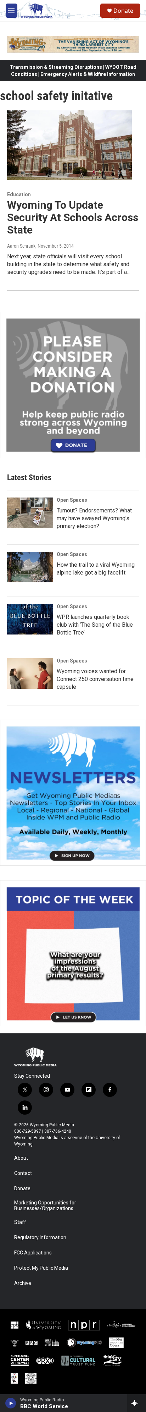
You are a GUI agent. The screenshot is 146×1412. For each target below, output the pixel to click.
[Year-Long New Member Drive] (73, 385)
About (21, 1158)
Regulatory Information (40, 1237)
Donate (123, 10)
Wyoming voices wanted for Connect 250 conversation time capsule (95, 679)
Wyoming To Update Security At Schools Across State (72, 217)
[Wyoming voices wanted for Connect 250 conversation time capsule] (30, 673)
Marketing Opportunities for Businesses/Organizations (45, 1205)
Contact (23, 1173)
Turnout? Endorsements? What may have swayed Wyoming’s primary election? (94, 518)
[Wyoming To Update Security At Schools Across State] (69, 145)
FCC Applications (33, 1253)
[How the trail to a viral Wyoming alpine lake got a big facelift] (30, 567)
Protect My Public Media (41, 1268)
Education (19, 194)
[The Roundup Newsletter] (73, 793)
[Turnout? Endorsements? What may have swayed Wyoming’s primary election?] (30, 513)
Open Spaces (72, 500)
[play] (10, 1403)
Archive (22, 1283)
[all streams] (136, 1403)
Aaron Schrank (21, 246)
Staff (20, 1222)
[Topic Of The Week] (73, 953)
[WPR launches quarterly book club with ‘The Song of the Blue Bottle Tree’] (30, 619)
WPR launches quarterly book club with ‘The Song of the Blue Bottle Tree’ (95, 625)
